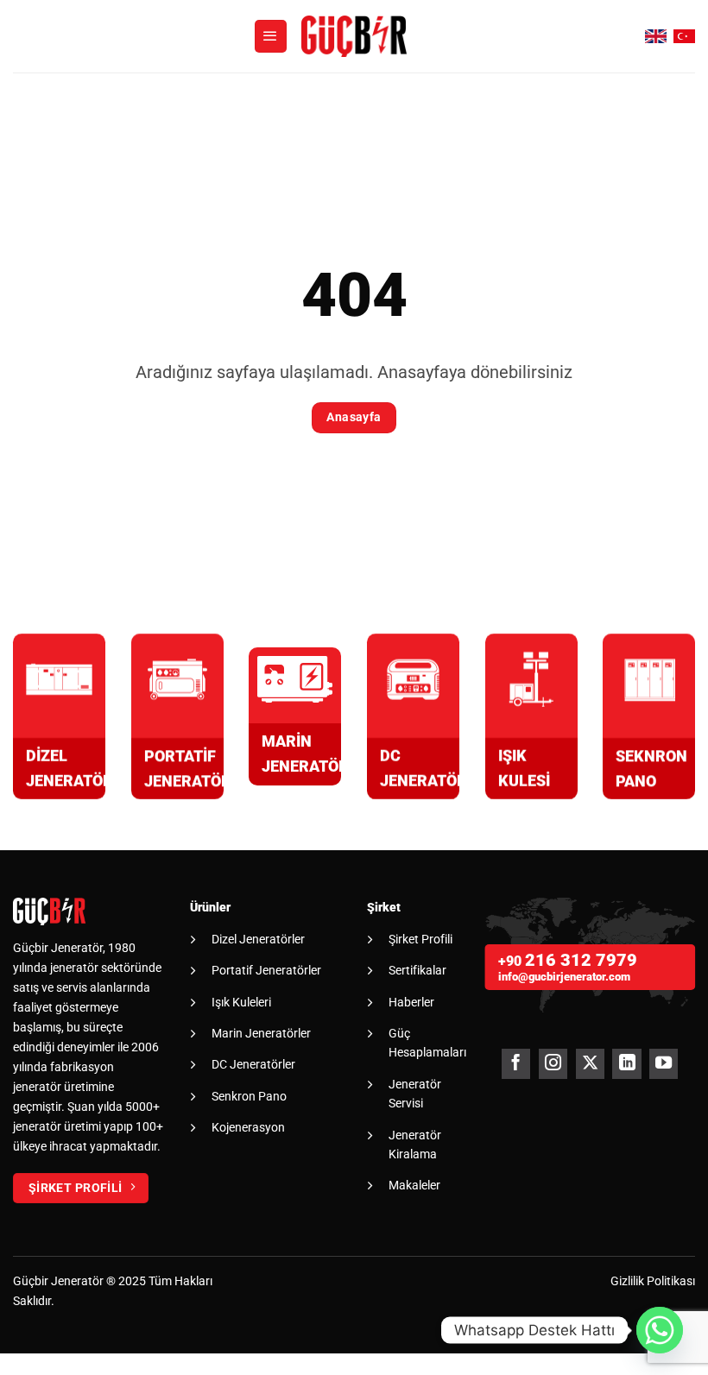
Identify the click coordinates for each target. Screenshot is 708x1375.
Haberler (411, 1002)
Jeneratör (77, 1281)
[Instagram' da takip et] (553, 1064)
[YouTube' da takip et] (663, 1064)
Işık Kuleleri (241, 1002)
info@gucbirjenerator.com (564, 976)
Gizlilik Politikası (652, 1281)
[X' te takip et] (590, 1064)
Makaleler (414, 1185)
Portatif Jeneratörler (266, 970)
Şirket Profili (420, 939)
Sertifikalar (417, 970)
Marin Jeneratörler (261, 1033)
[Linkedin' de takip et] (626, 1064)
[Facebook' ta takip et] (516, 1064)
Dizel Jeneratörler (258, 939)
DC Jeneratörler (253, 1064)
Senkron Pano (249, 1096)
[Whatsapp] (659, 1330)
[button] (271, 36)
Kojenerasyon (248, 1127)
